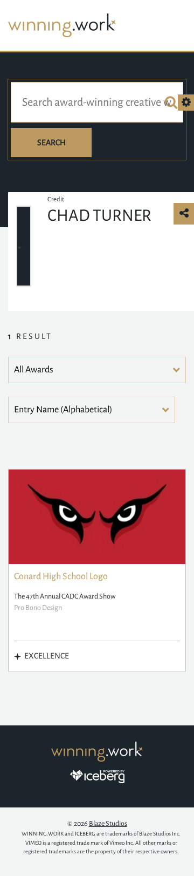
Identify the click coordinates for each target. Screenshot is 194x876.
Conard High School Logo (61, 576)
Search (51, 142)
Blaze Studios (108, 823)
